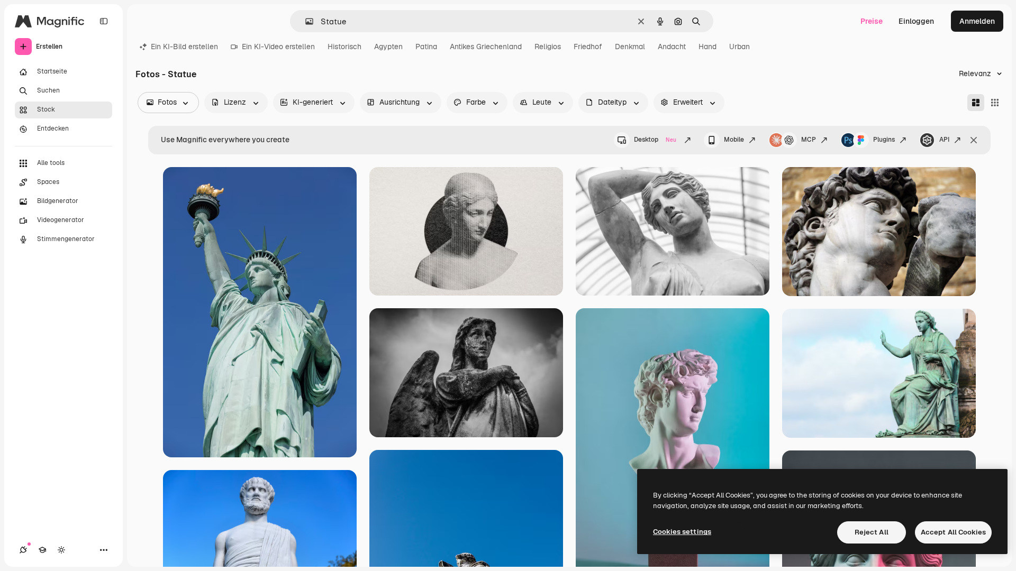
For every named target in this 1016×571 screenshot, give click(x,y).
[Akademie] (42, 549)
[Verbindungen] (23, 549)
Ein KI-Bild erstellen (184, 46)
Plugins (884, 139)
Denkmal (630, 46)
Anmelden (977, 21)
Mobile (734, 139)
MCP (808, 139)
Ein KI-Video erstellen (278, 46)
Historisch (344, 46)
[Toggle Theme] (61, 549)
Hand (707, 46)
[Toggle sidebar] (103, 21)
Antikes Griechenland (486, 46)
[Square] (994, 102)
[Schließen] (973, 140)
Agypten (388, 46)
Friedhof (588, 46)
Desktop (655, 139)
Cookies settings (682, 531)
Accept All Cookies (953, 532)
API (944, 139)
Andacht (672, 46)
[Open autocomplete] (305, 21)
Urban (739, 46)
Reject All (871, 532)
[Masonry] (975, 102)
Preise (871, 21)
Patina (426, 46)
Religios (547, 46)
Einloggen (916, 21)
